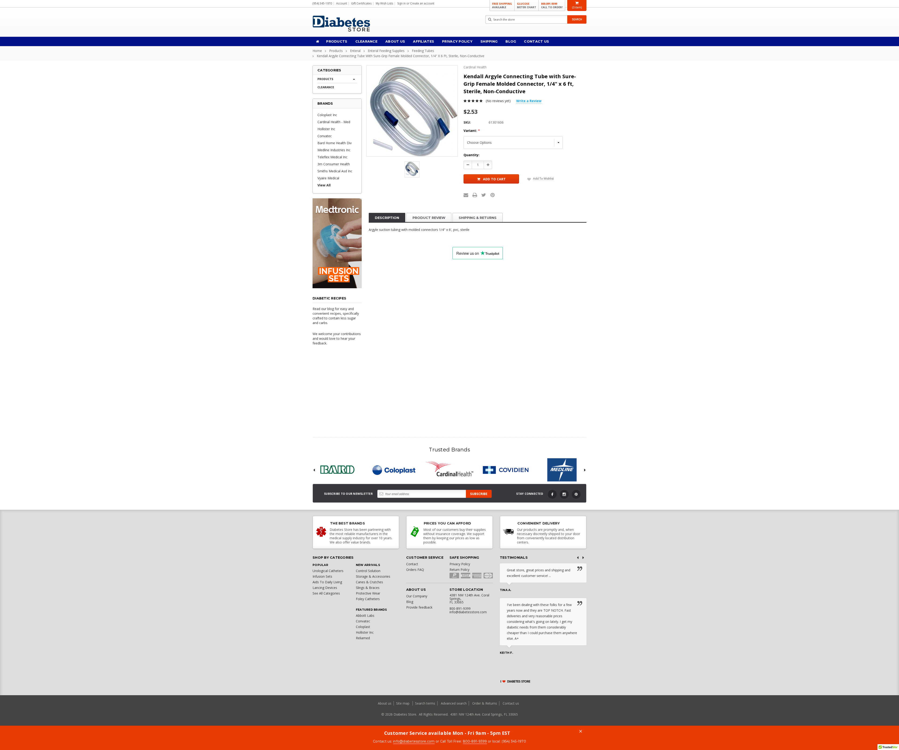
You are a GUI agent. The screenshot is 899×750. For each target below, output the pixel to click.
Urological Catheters (328, 571)
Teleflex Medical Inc (332, 157)
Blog (510, 41)
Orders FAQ (415, 569)
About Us (395, 41)
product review (429, 218)
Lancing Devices (325, 587)
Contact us (511, 703)
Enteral (355, 50)
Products (336, 41)
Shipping (488, 41)
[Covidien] (505, 470)
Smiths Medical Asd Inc (334, 171)
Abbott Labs (365, 615)
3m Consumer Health (333, 164)
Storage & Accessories (373, 576)
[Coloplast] (393, 470)
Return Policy (459, 569)
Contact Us (536, 41)
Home (317, 50)
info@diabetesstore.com (414, 741)
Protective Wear (368, 593)
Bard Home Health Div (334, 143)
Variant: (472, 130)
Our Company (416, 596)
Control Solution (368, 571)
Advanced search (454, 703)
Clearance (366, 41)
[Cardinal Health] (449, 470)
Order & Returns (484, 703)
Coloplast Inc (327, 115)
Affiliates (423, 41)
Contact (412, 564)
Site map (403, 703)
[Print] (474, 195)
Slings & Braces (367, 587)
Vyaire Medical (328, 178)
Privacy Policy (457, 41)
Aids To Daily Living (327, 582)
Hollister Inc (326, 129)
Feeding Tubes (423, 50)
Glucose (526, 5)
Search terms (425, 703)
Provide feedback (419, 607)
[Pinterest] (492, 195)
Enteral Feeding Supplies (386, 50)
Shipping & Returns (478, 218)
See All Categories (326, 593)
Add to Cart (494, 179)
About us (385, 703)
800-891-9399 (552, 5)
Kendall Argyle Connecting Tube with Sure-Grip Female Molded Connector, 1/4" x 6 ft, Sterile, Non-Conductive (400, 56)
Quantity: (471, 155)
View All (324, 185)
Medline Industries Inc (333, 150)
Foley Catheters (368, 599)
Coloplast (363, 626)
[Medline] (561, 470)
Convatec (324, 136)
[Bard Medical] (337, 470)
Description (387, 218)
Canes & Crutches (369, 582)
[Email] (466, 195)
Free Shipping (502, 5)
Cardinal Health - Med (333, 122)
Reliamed (363, 638)
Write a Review (529, 101)
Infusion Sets (322, 576)
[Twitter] (483, 195)
